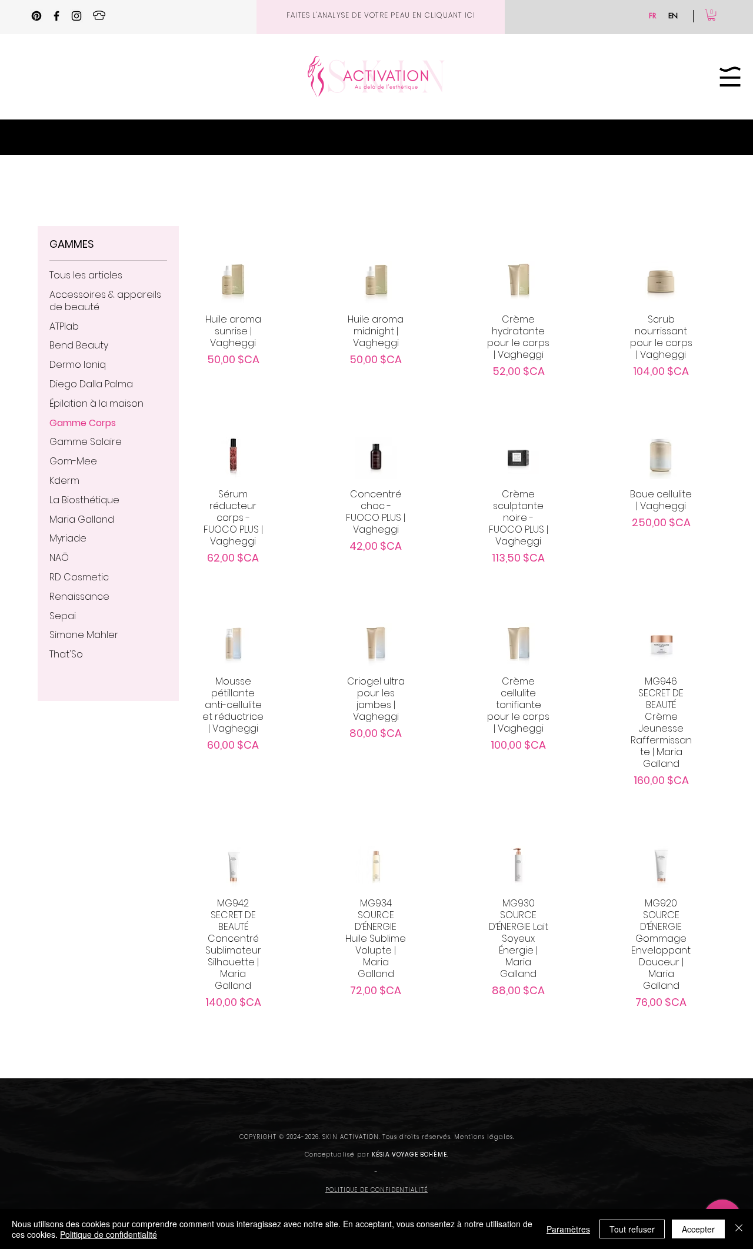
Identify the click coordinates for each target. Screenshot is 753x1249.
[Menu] (730, 76)
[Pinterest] (36, 15)
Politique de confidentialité (108, 1234)
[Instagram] (76, 15)
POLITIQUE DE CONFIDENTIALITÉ (376, 1189)
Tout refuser (632, 1229)
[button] (711, 15)
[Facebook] (56, 15)
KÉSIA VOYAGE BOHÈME (409, 1154)
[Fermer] (739, 1229)
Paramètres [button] (568, 1229)
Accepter (698, 1229)
